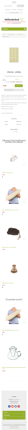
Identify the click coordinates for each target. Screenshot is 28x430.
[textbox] (10, 6)
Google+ (18, 406)
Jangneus (17, 79)
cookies (13, 424)
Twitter (15, 406)
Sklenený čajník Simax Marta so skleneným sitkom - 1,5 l (14, 368)
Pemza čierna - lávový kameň (9, 247)
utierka (14, 131)
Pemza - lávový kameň (7, 172)
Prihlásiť (14, 9)
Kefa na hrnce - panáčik (7, 283)
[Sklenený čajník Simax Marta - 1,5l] (14, 353)
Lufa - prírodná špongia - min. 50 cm (10, 210)
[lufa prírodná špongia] (14, 195)
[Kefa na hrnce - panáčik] (14, 268)
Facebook (9, 406)
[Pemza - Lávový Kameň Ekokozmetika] (14, 158)
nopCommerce (16, 427)
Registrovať (8, 9)
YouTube (12, 406)
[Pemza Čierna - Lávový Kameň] (14, 232)
